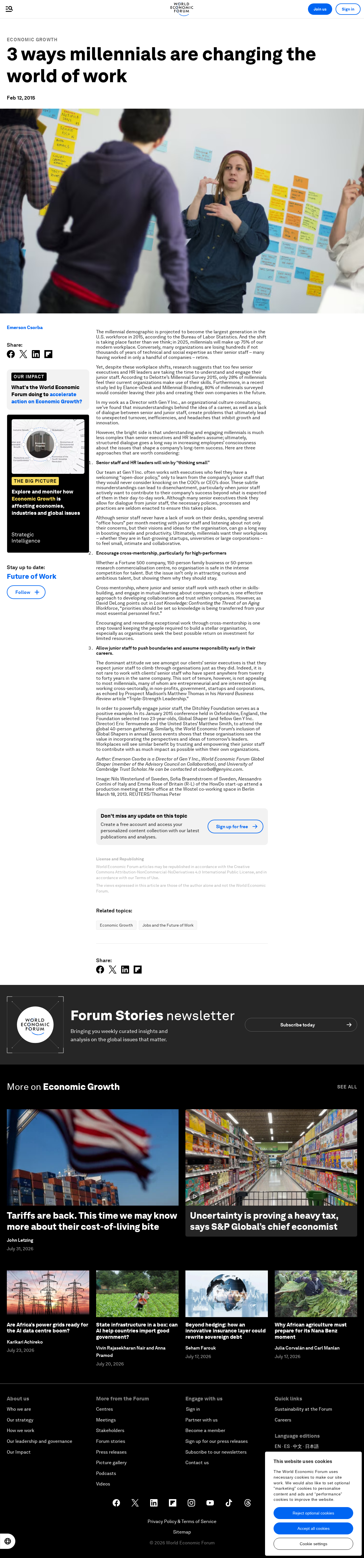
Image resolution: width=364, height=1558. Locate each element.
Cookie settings (313, 1544)
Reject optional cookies (313, 1513)
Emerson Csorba (25, 327)
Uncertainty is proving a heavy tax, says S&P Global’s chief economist (264, 1221)
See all (347, 1087)
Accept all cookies (313, 1528)
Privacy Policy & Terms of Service (182, 1521)
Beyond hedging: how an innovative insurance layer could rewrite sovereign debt (225, 1331)
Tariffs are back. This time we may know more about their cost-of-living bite (92, 1221)
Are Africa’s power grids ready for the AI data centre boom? (47, 1328)
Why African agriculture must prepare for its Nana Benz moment (311, 1331)
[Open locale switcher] (7, 1541)
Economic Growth (32, 39)
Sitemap (182, 1532)
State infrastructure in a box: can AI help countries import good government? (137, 1331)
